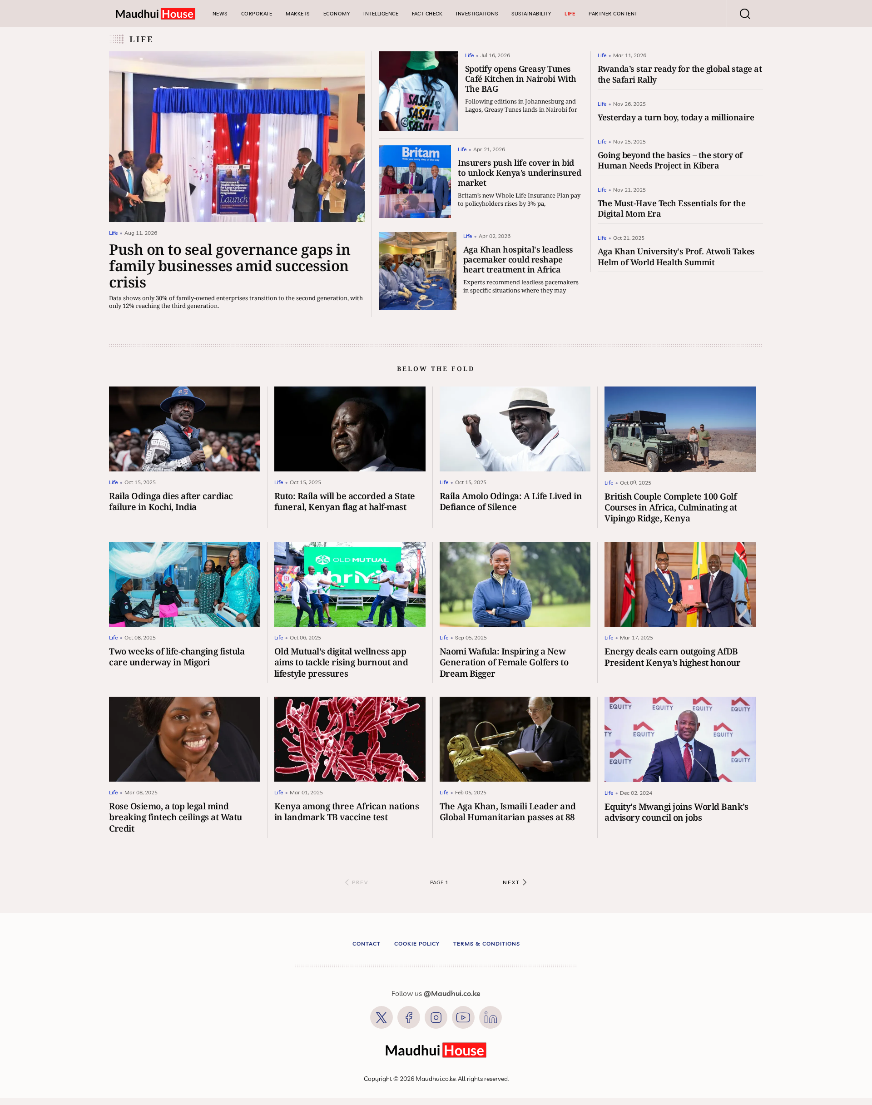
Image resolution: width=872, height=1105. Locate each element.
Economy (336, 13)
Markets (298, 13)
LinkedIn (490, 1017)
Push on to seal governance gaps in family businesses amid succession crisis (229, 265)
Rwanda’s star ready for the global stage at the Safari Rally (680, 73)
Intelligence (380, 13)
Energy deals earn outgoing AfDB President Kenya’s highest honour (672, 656)
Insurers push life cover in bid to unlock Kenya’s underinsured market (519, 172)
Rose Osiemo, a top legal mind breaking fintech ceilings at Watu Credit (175, 817)
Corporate (256, 13)
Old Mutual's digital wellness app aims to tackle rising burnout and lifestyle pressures (341, 662)
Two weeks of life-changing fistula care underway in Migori (176, 656)
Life (570, 13)
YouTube (463, 1017)
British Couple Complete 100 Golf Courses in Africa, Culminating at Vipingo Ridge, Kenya (670, 507)
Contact (366, 943)
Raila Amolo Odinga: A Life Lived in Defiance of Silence (511, 501)
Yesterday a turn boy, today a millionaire (676, 117)
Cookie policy (417, 943)
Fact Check (427, 13)
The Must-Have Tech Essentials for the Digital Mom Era (672, 208)
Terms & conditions (486, 943)
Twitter (381, 1017)
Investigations (477, 13)
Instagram (436, 1017)
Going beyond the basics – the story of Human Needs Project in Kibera (670, 160)
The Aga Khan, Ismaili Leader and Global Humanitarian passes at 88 (508, 811)
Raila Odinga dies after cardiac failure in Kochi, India (171, 501)
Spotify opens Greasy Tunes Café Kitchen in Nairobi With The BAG (520, 78)
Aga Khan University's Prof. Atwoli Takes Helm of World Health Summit (676, 256)
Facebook (408, 1017)
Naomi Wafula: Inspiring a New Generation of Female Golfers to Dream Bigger (504, 662)
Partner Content (613, 13)
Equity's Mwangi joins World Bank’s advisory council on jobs (676, 812)
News (220, 13)
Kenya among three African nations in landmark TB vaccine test (346, 811)
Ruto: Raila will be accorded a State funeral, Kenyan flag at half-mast (344, 501)
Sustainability (531, 13)
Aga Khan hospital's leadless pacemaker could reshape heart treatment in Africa (518, 259)
